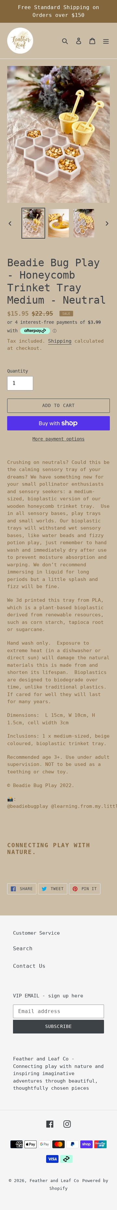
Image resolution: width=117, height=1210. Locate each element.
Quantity (17, 371)
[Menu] (106, 40)
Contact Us (29, 966)
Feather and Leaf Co (54, 1180)
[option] (33, 223)
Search (22, 948)
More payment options (58, 438)
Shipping (60, 341)
